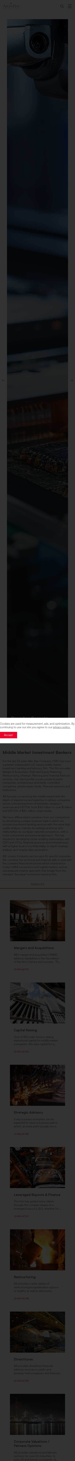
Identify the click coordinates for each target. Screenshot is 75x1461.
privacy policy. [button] (61, 727)
